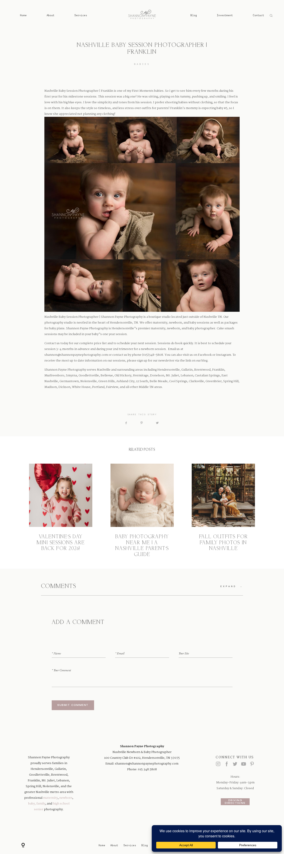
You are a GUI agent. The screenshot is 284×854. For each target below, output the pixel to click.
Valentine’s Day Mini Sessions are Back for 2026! (60, 511)
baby (31, 803)
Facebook (205, 354)
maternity (50, 797)
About (50, 15)
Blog (193, 15)
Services (80, 15)
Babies (142, 64)
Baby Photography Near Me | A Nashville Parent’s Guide (142, 511)
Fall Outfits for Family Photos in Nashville (223, 511)
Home (23, 15)
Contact (258, 15)
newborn (65, 797)
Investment (225, 15)
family (40, 803)
